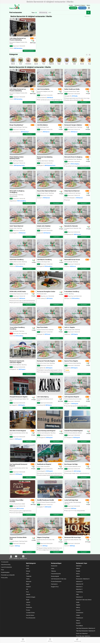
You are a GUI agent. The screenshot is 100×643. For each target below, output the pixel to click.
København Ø (79, 597)
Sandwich (28, 586)
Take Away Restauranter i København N (85, 631)
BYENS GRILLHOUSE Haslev (18, 291)
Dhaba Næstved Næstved (71, 191)
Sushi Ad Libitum (30, 615)
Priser (2, 569)
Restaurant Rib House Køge (72, 537)
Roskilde (78, 571)
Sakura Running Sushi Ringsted (46, 430)
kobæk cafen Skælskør (44, 226)
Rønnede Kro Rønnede (71, 226)
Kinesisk (28, 571)
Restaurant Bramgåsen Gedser (46, 291)
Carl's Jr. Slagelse (69, 327)
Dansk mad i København (82, 633)
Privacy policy (4, 577)
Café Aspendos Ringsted (71, 397)
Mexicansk (28, 581)
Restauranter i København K (82, 579)
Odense (78, 576)
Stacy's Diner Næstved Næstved (46, 191)
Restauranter (54, 565)
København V (79, 589)
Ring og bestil (56, 102)
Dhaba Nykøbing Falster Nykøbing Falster (17, 157)
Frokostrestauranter (56, 573)
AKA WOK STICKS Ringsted (18, 430)
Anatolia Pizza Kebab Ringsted (73, 430)
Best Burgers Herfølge (71, 464)
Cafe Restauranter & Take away (58, 579)
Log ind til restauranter (6, 567)
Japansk (28, 602)
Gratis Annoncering (5, 564)
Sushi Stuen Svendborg (16, 259)
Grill (27, 589)
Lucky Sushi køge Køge (71, 500)
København (78, 565)
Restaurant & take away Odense (83, 599)
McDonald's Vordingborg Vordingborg (17, 191)
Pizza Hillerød (79, 625)
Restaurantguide (55, 576)
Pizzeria (28, 605)
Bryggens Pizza (54, 586)
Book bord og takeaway (28, 50)
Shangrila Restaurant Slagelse (18, 397)
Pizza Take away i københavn (83, 636)
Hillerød (78, 568)
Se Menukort (56, 134)
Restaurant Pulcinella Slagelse (46, 361)
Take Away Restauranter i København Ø (85, 628)
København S (79, 586)
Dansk (27, 565)
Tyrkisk (27, 579)
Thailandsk (28, 576)
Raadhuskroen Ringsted (44, 464)
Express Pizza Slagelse (71, 361)
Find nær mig (43, 12)
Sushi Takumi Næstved (16, 226)
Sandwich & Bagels (30, 597)
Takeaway (53, 571)
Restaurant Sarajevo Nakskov (73, 125)
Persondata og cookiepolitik (7, 575)
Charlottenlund (79, 612)
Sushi (27, 573)
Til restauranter (4, 562)
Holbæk (78, 615)
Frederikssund (79, 617)
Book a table (56, 407)
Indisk (27, 568)
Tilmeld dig (81, 8)
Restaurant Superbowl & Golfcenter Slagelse (17, 361)
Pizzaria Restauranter (56, 581)
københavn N (79, 581)
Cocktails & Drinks (30, 612)
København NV (79, 584)
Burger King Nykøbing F (16, 125)
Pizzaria (28, 610)
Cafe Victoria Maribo (43, 89)
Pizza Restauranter (30, 617)
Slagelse (78, 605)
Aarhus (78, 573)
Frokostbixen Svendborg (71, 291)
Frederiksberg (79, 592)
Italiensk (28, 594)
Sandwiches (29, 607)
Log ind (72, 8)
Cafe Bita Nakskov (42, 125)
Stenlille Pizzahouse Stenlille (45, 500)
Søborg (78, 620)
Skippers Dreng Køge (43, 537)
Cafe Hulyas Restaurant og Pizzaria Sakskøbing (18, 39)
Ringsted (78, 623)
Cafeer (52, 568)
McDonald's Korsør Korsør (72, 259)
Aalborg (78, 607)
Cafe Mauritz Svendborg (44, 259)
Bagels (27, 584)
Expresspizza (54, 584)
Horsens (78, 610)
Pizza (27, 592)
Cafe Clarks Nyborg (43, 397)
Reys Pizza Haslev (42, 327)
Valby (77, 594)
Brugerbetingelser (5, 572)
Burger (27, 599)
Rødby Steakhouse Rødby (72, 89)
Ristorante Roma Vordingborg (73, 157)
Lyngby (77, 602)
